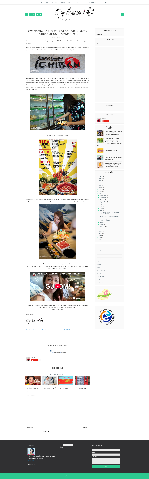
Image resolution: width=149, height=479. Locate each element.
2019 (99, 191)
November (103, 197)
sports (99, 273)
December (103, 195)
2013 (99, 239)
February (102, 227)
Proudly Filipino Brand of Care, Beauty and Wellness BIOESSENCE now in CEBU (113, 132)
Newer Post (30, 427)
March (102, 224)
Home (40, 2)
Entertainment (101, 261)
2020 (100, 189)
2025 (100, 178)
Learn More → (31, 460)
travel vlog (100, 282)
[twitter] (33, 14)
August (102, 204)
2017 (99, 231)
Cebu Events (101, 253)
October (102, 199)
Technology (80, 2)
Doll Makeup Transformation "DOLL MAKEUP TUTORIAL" (109, 212)
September (103, 202)
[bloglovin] (37, 14)
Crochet (99, 256)
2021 (99, 187)
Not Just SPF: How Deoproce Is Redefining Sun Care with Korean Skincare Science (113, 165)
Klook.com (99, 34)
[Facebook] (53, 368)
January (102, 229)
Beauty (62, 2)
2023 (100, 183)
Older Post (84, 427)
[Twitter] (57, 368)
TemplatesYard (68, 476)
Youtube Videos (51, 2)
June (101, 208)
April (101, 222)
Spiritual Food (101, 270)
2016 (99, 233)
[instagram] (40, 14)
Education (100, 259)
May (101, 210)
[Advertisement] (109, 75)
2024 (100, 181)
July (101, 206)
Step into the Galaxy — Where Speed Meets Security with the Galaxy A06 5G (113, 157)
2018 (99, 193)
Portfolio (106, 2)
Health (70, 2)
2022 (100, 185)
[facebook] (30, 14)
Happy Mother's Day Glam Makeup (109, 216)
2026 (100, 176)
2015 (99, 235)
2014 (99, 237)
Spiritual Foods (93, 2)
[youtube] (26, 14)
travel (98, 279)
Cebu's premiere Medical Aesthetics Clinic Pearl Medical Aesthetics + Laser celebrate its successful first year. (109, 142)
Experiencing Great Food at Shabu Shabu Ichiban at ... (109, 219)
